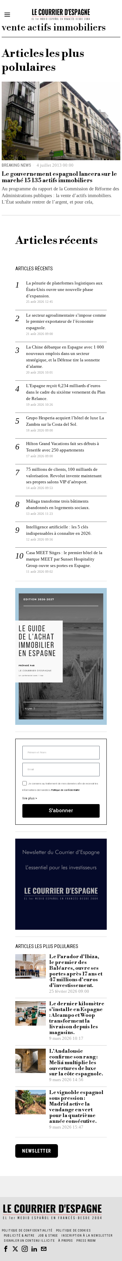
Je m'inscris (61, 725)
